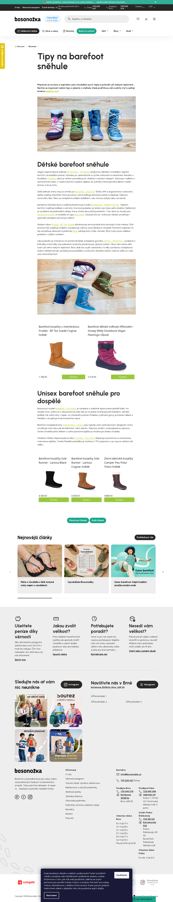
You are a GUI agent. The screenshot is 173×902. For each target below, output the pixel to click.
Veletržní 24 (149, 794)
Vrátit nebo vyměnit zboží (142, 651)
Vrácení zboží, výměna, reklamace (83, 783)
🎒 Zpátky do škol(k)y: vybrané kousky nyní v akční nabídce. (68, 2)
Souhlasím (121, 875)
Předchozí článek (78, 520)
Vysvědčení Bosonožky (81, 582)
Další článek (98, 520)
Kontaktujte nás (99, 654)
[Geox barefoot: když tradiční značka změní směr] (133, 561)
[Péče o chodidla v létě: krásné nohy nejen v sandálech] (40, 561)
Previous (10, 571)
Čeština (138, 6)
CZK (150, 6)
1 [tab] (35, 597)
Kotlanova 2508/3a (126, 796)
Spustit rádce (60, 654)
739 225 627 (96, 7)
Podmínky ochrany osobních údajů (82, 805)
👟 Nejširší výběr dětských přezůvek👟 (110, 2)
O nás (17, 7)
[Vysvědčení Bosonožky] (86, 561)
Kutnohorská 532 (149, 824)
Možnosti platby (73, 792)
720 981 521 (149, 819)
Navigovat (149, 684)
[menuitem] (27, 31)
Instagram (73, 684)
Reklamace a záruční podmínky (81, 787)
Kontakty (70, 809)
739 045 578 (124, 7)
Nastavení (51, 895)
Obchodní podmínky (75, 800)
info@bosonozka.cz (131, 774)
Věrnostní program (31, 7)
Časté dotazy (48, 7)
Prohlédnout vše (145, 537)
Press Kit (70, 818)
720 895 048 (149, 791)
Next (163, 571)
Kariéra (69, 813)
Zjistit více (20, 659)
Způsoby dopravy (74, 796)
